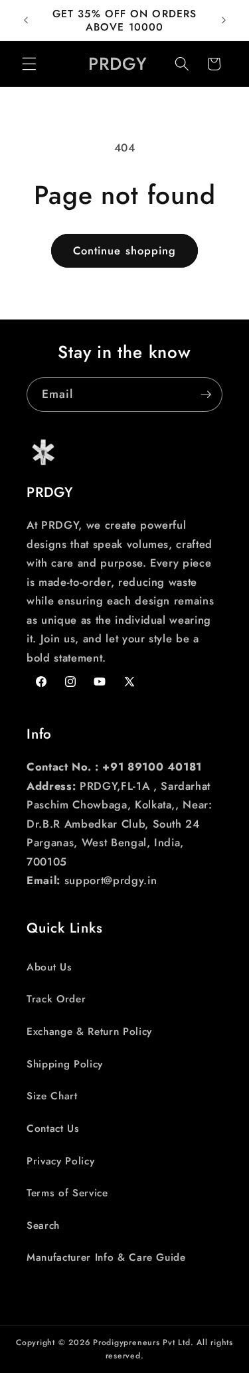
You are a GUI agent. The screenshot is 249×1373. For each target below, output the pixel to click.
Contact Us (53, 1128)
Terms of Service (67, 1193)
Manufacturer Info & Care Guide (106, 1257)
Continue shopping (125, 250)
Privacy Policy (60, 1161)
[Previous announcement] (26, 20)
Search (43, 1225)
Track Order (56, 999)
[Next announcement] (223, 20)
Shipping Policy (65, 1064)
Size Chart (52, 1096)
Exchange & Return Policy (89, 1031)
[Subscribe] (206, 394)
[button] (29, 64)
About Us (49, 967)
